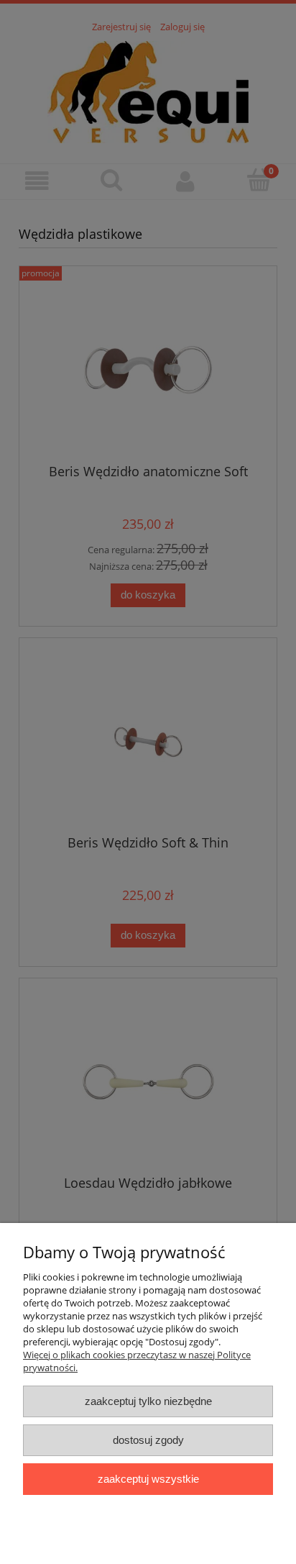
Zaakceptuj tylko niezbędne (148, 1401)
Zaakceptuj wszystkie (148, 1479)
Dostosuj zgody (148, 1440)
